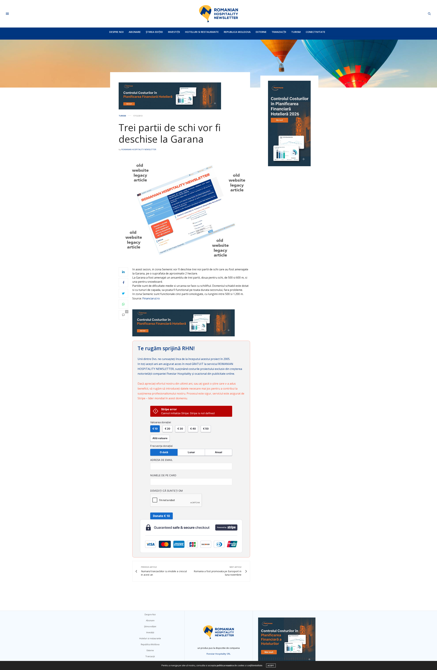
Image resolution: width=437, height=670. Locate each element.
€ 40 (193, 428)
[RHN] (218, 13)
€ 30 (180, 428)
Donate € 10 (161, 516)
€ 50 (206, 428)
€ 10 (155, 428)
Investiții (174, 32)
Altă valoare (159, 438)
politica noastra (225, 665)
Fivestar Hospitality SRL (218, 653)
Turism (296, 32)
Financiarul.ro (151, 298)
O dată (164, 452)
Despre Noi (116, 32)
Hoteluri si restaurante (202, 32)
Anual (218, 452)
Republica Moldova (237, 32)
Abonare (135, 32)
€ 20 (167, 428)
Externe (261, 32)
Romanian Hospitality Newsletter (138, 149)
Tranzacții (279, 32)
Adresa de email (161, 460)
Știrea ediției (154, 32)
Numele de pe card (163, 475)
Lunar (191, 452)
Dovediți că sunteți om (166, 490)
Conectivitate (315, 32)
